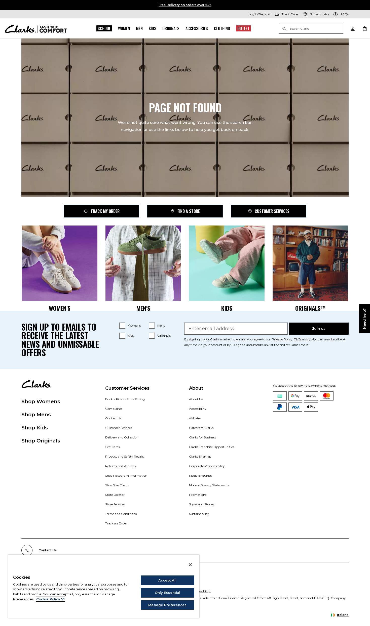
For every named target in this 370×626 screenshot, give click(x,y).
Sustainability (199, 514)
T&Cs (297, 339)
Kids (152, 28)
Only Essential (167, 593)
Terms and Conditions (121, 514)
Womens (134, 325)
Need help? (364, 318)
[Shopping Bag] (364, 28)
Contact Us (113, 418)
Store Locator (115, 495)
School (104, 28)
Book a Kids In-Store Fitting (125, 399)
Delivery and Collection (121, 437)
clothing (222, 28)
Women (124, 28)
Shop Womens (40, 401)
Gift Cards (112, 447)
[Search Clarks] (311, 28)
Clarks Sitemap (200, 456)
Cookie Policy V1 (50, 599)
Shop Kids (34, 428)
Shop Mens (36, 415)
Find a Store (188, 211)
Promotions (197, 495)
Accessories (197, 28)
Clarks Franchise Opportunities (211, 447)
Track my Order (105, 211)
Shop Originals (40, 441)
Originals (170, 28)
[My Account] (352, 28)
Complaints (113, 409)
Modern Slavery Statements (209, 485)
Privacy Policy (282, 339)
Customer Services (272, 211)
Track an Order (116, 523)
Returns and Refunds (120, 466)
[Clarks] (36, 28)
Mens (161, 325)
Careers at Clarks (201, 428)
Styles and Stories (201, 504)
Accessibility (197, 409)
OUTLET (243, 28)
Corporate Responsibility (207, 466)
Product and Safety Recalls (124, 456)
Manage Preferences (167, 605)
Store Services (115, 504)
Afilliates (195, 418)
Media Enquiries (200, 475)
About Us (196, 399)
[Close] (190, 564)
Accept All (167, 580)
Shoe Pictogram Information (126, 475)
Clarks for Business (202, 437)
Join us (318, 328)
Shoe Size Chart (116, 485)
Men (139, 28)
